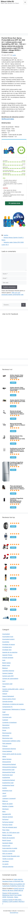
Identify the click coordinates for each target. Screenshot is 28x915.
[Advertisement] (14, 19)
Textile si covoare (7, 859)
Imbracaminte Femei (8, 772)
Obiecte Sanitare (7, 817)
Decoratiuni (5, 725)
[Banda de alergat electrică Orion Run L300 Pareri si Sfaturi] (4, 413)
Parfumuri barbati (7, 822)
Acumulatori (6, 634)
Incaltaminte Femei (8, 785)
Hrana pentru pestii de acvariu (11, 754)
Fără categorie (6, 743)
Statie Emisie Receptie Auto (11, 856)
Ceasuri (4, 693)
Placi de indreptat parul (9, 827)
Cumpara (13, 382)
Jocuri (4, 793)
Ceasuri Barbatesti (8, 696)
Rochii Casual (6, 840)
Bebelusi (5, 668)
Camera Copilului (7, 673)
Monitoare (5, 809)
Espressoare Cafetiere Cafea (11, 741)
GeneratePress (14, 912)
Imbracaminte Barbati (9, 764)
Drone (4, 730)
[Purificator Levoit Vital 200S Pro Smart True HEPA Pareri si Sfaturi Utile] (4, 451)
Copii (3, 712)
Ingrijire (6, 235)
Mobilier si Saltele (7, 806)
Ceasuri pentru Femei (9, 699)
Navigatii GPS (6, 814)
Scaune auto (6, 845)
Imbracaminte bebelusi (9, 767)
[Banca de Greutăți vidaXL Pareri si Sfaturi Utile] (4, 426)
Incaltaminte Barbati (8, 780)
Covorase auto (6, 717)
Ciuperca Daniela (7, 899)
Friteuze (4, 746)
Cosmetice (5, 714)
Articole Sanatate (7, 657)
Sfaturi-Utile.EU (7, 1)
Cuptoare (5, 720)
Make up (5, 801)
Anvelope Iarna (7, 647)
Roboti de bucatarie (8, 838)
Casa (4, 686)
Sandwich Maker (7, 843)
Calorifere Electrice (8, 670)
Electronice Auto (7, 738)
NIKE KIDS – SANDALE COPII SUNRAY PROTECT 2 (13, 901)
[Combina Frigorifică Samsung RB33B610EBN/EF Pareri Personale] (4, 501)
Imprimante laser (7, 775)
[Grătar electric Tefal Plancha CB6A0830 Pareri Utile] (4, 376)
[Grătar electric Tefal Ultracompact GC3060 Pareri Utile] (4, 389)
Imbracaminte (6, 762)
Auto (3, 660)
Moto (4, 811)
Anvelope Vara (6, 649)
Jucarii (4, 796)
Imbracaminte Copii (8, 769)
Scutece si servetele (8, 851)
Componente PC (7, 707)
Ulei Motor (5, 861)
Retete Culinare (7, 835)
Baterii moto (6, 665)
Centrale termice (7, 701)
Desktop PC (6, 727)
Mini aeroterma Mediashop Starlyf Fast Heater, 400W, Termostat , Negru (12, 895)
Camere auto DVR (7, 676)
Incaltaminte (6, 777)
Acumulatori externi (8, 639)
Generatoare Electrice (9, 748)
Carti (3, 681)
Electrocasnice (6, 733)
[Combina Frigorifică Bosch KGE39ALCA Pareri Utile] (5, 481)
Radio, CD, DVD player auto (10, 832)
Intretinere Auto (7, 790)
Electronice (5, 735)
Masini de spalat (7, 803)
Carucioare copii (7, 684)
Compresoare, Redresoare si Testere (13, 709)
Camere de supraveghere (10, 678)
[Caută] (23, 305)
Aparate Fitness (7, 655)
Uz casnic (5, 864)
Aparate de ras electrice (9, 652)
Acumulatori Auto (7, 636)
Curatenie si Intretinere (9, 722)
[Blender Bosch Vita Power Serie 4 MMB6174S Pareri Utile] (4, 438)
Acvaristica (5, 642)
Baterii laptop (6, 663)
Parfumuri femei (7, 824)
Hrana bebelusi (7, 751)
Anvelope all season (8, 644)
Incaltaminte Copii (7, 783)
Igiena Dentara (6, 759)
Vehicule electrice (7, 866)
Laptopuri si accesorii (9, 798)
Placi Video (5, 830)
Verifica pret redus (8, 119)
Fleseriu (4, 893)
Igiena (4, 756)
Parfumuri (5, 819)
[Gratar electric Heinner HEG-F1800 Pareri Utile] (4, 401)
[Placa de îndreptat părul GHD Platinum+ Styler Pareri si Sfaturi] (3, 488)
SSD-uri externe (7, 853)
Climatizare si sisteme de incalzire (13, 704)
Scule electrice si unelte (9, 848)
